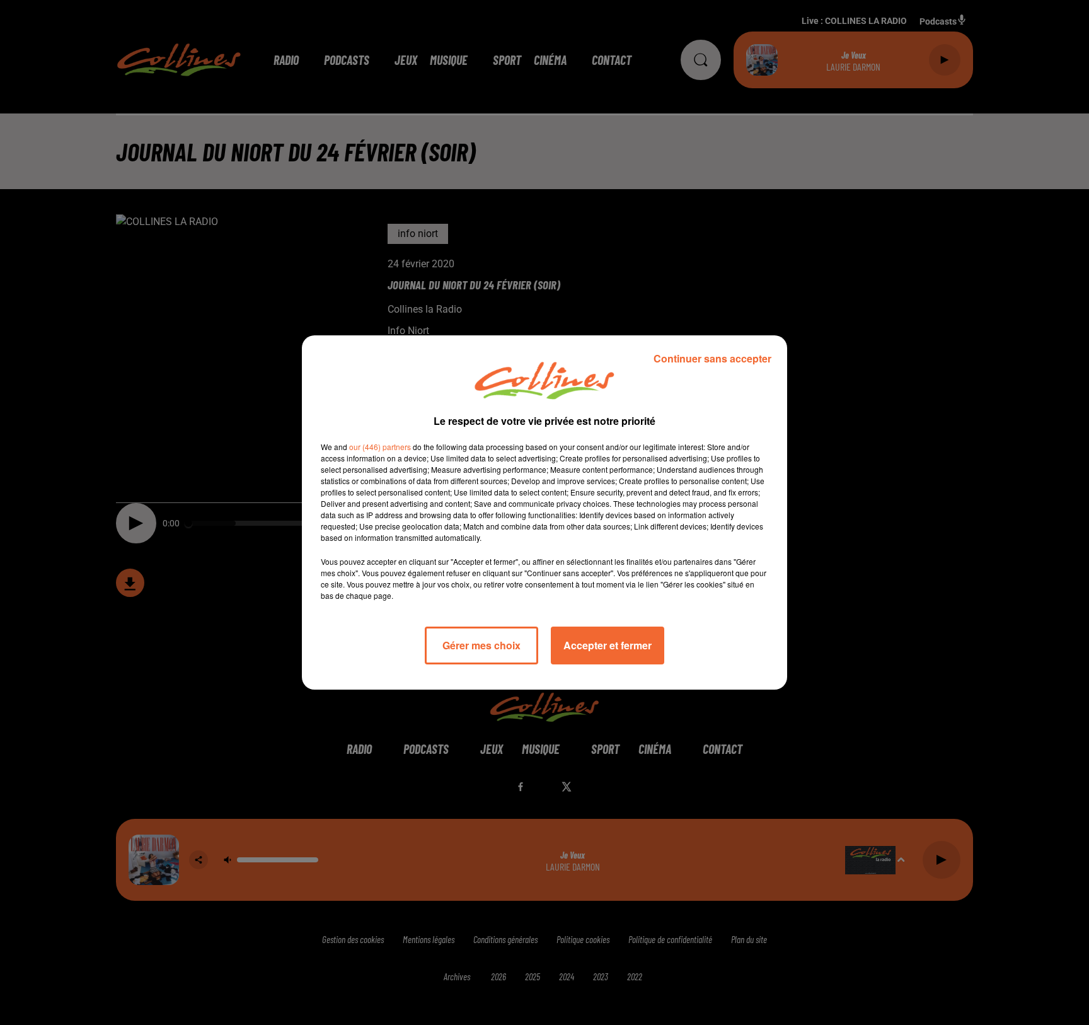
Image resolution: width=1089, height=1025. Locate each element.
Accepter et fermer (607, 645)
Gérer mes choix (481, 645)
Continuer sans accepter (712, 358)
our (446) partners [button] (380, 446)
